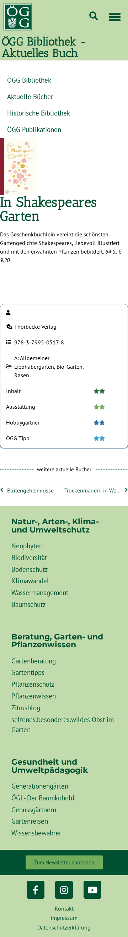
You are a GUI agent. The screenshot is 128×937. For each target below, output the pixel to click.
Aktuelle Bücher (30, 96)
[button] (115, 17)
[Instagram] (64, 890)
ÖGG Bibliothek (29, 79)
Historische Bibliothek (38, 112)
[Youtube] (92, 890)
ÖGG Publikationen (34, 129)
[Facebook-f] (35, 890)
